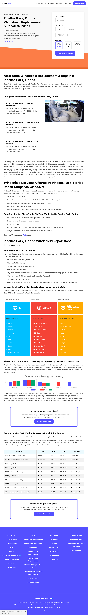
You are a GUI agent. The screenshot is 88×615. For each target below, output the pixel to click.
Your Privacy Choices (10, 555)
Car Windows (33, 547)
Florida (16, 14)
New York (54, 540)
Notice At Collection (11, 559)
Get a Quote (79, 3)
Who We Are (39, 3)
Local (11, 14)
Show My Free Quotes (65, 53)
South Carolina (54, 547)
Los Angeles (54, 555)
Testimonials (60, 3)
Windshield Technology (33, 543)
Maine (54, 543)
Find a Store (54, 536)
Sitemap (12, 563)
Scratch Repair (33, 582)
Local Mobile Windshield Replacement (33, 573)
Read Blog (12, 567)
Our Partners (12, 540)
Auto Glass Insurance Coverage (76, 545)
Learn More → (9, 41)
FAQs (25, 235)
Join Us (11, 551)
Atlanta (55, 559)
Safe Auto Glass (76, 540)
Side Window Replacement (33, 553)
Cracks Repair (33, 578)
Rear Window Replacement (33, 559)
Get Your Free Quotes (44, 421)
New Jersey (54, 551)
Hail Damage (76, 550)
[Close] (24, 611)
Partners (68, 3)
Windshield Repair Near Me (33, 566)
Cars (33, 536)
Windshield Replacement (33, 540)
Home (6, 14)
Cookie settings (5, 613)
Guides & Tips (49, 3)
